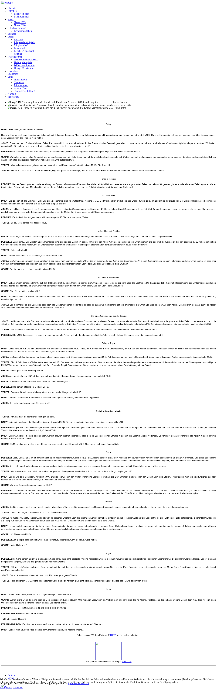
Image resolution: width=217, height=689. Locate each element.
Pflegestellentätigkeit (24, 42)
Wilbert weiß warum (24, 65)
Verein (11, 36)
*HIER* (112, 635)
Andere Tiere (20, 88)
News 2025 (20, 22)
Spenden (12, 33)
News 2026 (20, 25)
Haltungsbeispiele (23, 62)
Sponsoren (13, 73)
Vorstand (18, 39)
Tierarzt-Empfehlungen (25, 91)
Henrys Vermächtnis (24, 68)
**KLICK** (127, 661)
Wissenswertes (15, 56)
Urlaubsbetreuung (17, 28)
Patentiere (12, 11)
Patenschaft (19, 48)
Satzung (18, 53)
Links (10, 76)
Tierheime (19, 82)
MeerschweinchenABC (26, 59)
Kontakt (12, 94)
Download (13, 71)
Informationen (21, 85)
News (11, 19)
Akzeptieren (6, 687)
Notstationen (20, 79)
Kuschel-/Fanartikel (24, 51)
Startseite (12, 8)
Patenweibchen (21, 13)
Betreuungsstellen (23, 31)
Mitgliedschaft (21, 45)
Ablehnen (18, 687)
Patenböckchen (21, 16)
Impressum (13, 96)
